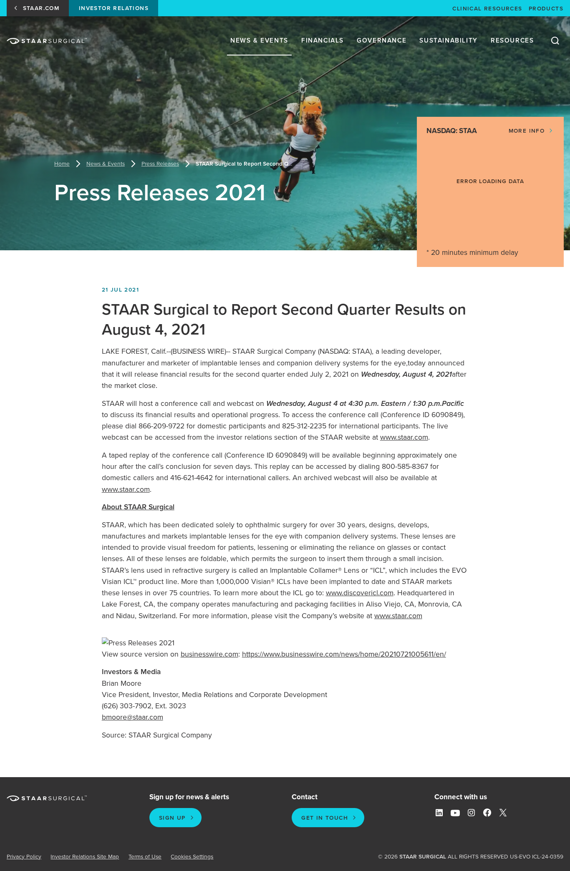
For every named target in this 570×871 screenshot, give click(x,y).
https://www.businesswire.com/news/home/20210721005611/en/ (344, 654)
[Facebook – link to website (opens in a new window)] (487, 813)
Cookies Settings (192, 856)
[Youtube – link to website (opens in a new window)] (455, 813)
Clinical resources (487, 8)
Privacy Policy (24, 856)
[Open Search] (555, 41)
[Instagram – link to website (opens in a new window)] (471, 813)
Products (546, 8)
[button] (532, 131)
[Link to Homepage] (47, 41)
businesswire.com (209, 654)
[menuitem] (259, 41)
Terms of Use (145, 856)
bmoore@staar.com (132, 717)
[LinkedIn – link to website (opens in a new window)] (439, 813)
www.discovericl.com (359, 592)
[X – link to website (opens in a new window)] (503, 813)
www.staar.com (404, 437)
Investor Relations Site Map (84, 856)
